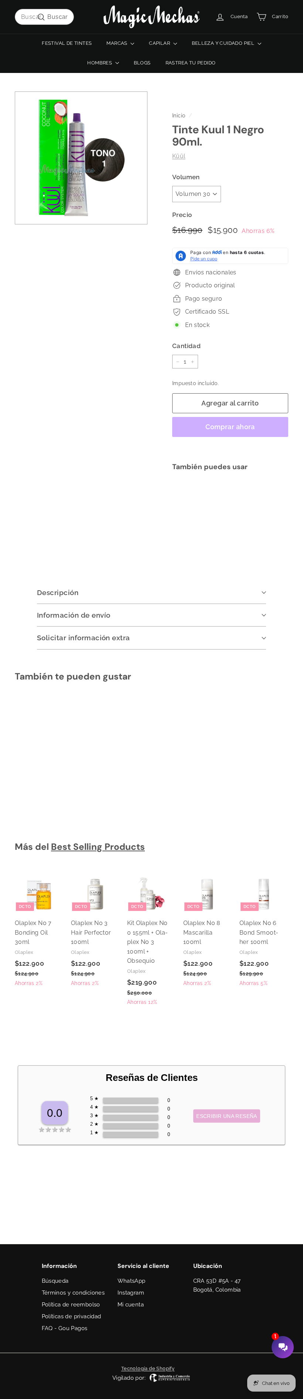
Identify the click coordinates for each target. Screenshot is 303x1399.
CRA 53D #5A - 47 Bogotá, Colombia (217, 1285)
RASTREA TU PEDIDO (191, 63)
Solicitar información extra (83, 638)
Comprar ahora (230, 427)
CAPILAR (160, 43)
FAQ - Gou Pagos (65, 1328)
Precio (182, 214)
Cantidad (186, 346)
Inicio (178, 115)
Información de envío (73, 615)
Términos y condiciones (73, 1292)
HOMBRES (100, 63)
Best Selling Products (98, 847)
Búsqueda (55, 1281)
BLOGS (142, 63)
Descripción (57, 592)
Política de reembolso (71, 1304)
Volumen (186, 177)
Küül (178, 156)
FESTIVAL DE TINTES (67, 43)
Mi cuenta (131, 1304)
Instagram (131, 1292)
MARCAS (117, 43)
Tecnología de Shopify (147, 1368)
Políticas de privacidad (71, 1316)
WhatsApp (132, 1281)
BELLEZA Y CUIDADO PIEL (224, 43)
